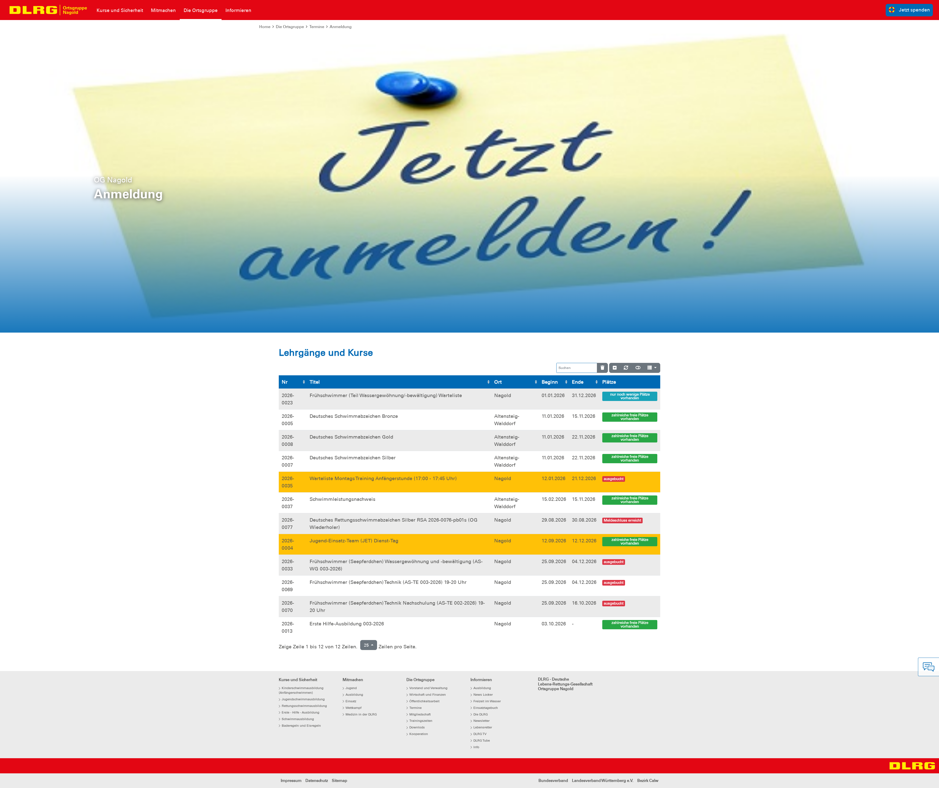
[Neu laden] (626, 368)
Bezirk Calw (647, 780)
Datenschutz (316, 780)
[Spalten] (652, 368)
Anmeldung (341, 26)
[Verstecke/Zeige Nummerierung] (614, 368)
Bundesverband (553, 780)
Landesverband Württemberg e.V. (602, 780)
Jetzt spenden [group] (914, 10)
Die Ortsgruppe (290, 26)
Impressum (291, 780)
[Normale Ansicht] (638, 368)
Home (264, 26)
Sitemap (339, 780)
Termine (316, 26)
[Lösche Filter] (602, 368)
